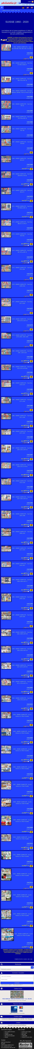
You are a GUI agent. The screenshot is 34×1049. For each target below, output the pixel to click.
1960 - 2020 (17, 10)
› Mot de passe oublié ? (6, 984)
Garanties (6, 1033)
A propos (6, 1037)
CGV (30, 4)
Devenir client (24, 1033)
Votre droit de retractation (10, 1035)
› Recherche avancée (5, 969)
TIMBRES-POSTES (6, 10)
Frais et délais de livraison (10, 1031)
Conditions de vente (8, 1034)
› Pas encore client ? (17, 984)
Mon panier (24, 1034)
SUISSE (12, 10)
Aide (27, 4)
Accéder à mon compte (26, 1031)
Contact (23, 4)
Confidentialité (24, 1035)
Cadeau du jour (18, 988)
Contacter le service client (27, 1037)
